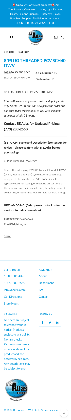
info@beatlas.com (15, 290)
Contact (43, 296)
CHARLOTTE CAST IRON (17, 52)
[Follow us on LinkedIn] (57, 322)
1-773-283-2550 (14, 283)
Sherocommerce (50, 410)
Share (7, 236)
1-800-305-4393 (14, 276)
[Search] (11, 37)
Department (46, 283)
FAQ (42, 290)
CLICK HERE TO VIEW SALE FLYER (36, 22)
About (43, 276)
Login (7, 72)
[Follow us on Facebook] (42, 322)
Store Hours (11, 303)
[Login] (62, 37)
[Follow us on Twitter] (50, 322)
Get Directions (13, 296)
